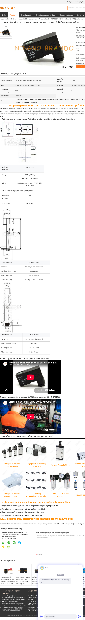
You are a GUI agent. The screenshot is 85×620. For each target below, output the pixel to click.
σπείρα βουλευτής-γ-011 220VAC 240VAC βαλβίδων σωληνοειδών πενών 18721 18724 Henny (8, 581)
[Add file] (41, 616)
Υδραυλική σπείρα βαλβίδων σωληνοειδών (21, 524)
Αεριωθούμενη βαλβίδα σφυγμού (11, 592)
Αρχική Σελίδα (4, 19)
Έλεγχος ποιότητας (66, 15)
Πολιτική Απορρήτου (13, 615)
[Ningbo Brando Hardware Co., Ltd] (7, 8)
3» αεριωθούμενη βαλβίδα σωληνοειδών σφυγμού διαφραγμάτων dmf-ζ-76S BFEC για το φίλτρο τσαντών (13, 597)
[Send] (79, 616)
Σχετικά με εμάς (26, 15)
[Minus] (79, 567)
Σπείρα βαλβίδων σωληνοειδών (28, 19)
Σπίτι (4, 15)
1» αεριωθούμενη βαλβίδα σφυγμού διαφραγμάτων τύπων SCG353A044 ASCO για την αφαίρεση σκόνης (12, 609)
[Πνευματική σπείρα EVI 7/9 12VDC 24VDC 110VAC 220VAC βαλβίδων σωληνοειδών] (6, 32)
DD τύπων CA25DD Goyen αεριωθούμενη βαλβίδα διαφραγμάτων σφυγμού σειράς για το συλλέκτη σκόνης (13, 603)
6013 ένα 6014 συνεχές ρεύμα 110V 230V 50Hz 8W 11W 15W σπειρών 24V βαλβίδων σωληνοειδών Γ (23, 581)
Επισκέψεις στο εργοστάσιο (45, 15)
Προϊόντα (13, 15)
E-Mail (82, 605)
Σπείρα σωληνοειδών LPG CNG (49, 524)
